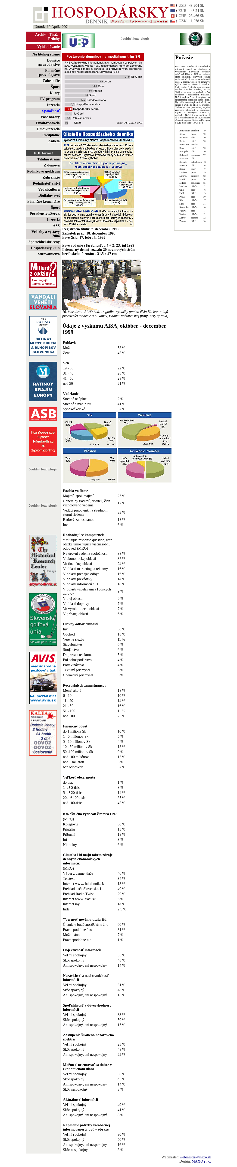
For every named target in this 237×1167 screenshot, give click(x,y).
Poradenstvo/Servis (45, 213)
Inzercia (53, 105)
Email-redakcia (48, 123)
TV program (50, 99)
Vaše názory (50, 117)
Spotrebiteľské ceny (44, 242)
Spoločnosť (51, 111)
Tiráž (53, 34)
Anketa (54, 141)
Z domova (52, 165)
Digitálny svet (49, 195)
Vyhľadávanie (48, 47)
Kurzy (55, 93)
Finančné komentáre (43, 201)
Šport (55, 87)
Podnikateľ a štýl (46, 183)
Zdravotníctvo (48, 254)
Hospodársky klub (45, 248)
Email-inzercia (48, 129)
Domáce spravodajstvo (49, 62)
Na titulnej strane (46, 54)
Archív (40, 34)
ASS (56, 226)
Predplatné (51, 135)
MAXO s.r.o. (201, 1161)
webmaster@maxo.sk (195, 1157)
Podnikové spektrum (43, 171)
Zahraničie (51, 81)
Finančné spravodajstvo (49, 72)
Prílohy (54, 39)
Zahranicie (51, 177)
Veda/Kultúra (49, 189)
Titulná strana (48, 159)
